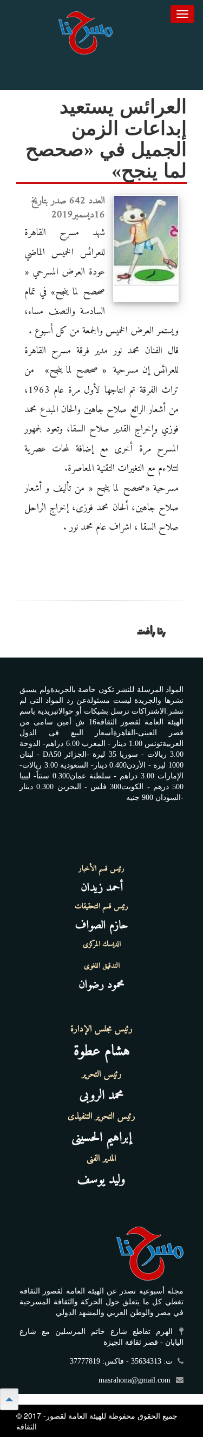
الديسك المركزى (102, 944)
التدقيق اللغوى (102, 966)
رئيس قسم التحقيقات (101, 906)
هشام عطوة (102, 1051)
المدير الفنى (101, 1158)
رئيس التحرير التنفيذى (101, 1116)
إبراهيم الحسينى (101, 1137)
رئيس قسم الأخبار (101, 869)
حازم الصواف (101, 925)
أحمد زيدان (102, 888)
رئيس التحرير (102, 1074)
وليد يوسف (101, 1179)
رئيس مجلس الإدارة (101, 1029)
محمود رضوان (101, 985)
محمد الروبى (102, 1095)
